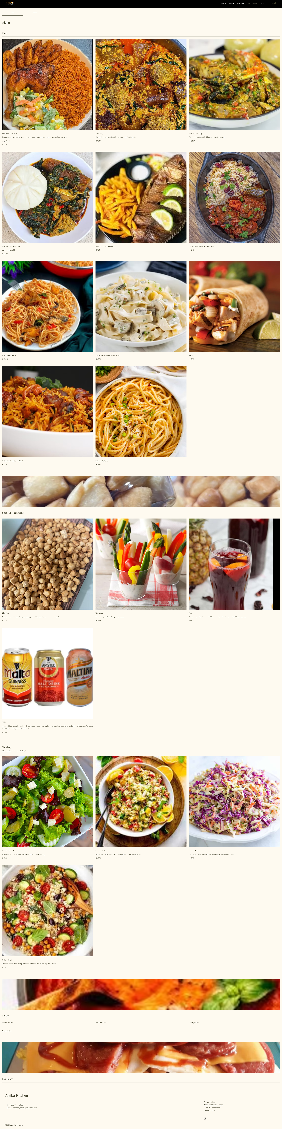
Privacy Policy (209, 1102)
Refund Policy (209, 1110)
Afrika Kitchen (16, 1095)
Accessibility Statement (213, 1105)
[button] (274, 3)
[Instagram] (205, 1118)
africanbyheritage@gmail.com (24, 1108)
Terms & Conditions (212, 1108)
